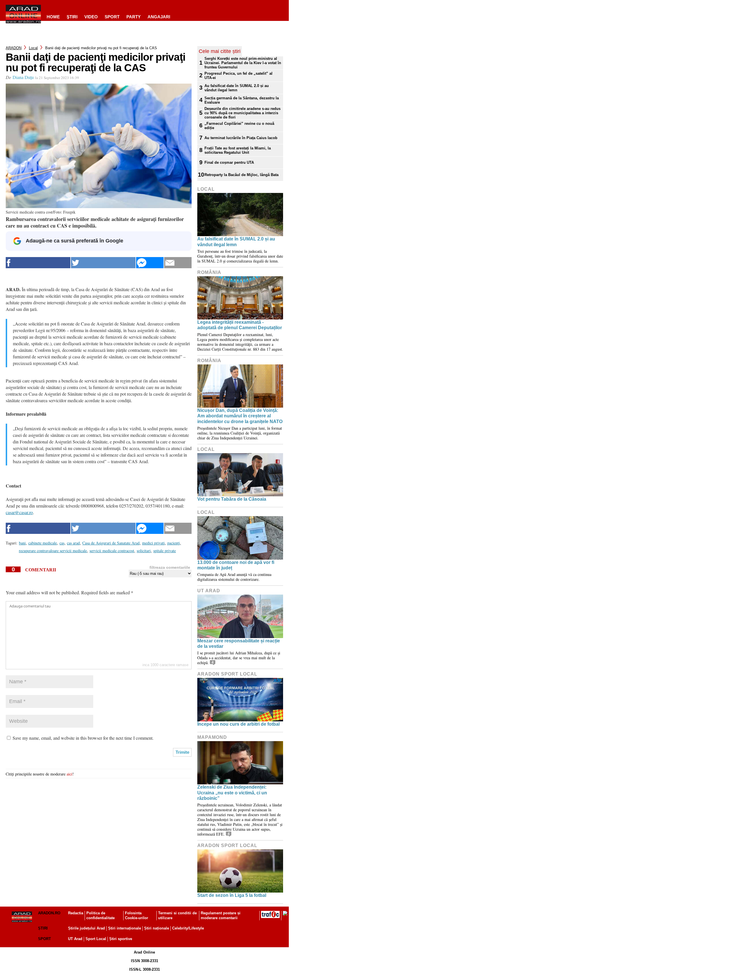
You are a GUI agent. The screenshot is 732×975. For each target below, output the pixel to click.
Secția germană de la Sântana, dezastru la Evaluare (241, 100)
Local (33, 48)
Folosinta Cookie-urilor (136, 915)
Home (53, 16)
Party (133, 16)
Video (91, 16)
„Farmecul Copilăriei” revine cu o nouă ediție (239, 125)
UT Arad (208, 590)
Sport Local (95, 939)
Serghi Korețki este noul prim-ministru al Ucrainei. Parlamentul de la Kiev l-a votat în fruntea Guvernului (242, 62)
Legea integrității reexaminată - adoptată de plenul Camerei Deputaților (239, 325)
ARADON (13, 48)
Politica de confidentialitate (100, 915)
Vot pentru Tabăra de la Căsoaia (231, 499)
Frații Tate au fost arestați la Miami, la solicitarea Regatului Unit (237, 150)
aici (69, 774)
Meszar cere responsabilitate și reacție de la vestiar (238, 643)
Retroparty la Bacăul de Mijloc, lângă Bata (241, 175)
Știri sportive (120, 939)
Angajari (159, 16)
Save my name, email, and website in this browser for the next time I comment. (83, 738)
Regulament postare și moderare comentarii (220, 915)
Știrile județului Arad (86, 928)
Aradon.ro (49, 913)
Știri (43, 928)
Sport (112, 16)
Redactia (75, 913)
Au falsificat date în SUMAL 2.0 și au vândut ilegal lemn (236, 88)
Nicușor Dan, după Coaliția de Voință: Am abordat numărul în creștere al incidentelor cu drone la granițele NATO (240, 416)
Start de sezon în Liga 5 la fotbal (231, 895)
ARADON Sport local (227, 674)
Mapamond (212, 737)
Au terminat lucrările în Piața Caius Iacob (240, 138)
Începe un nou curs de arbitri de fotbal (238, 724)
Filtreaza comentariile (170, 567)
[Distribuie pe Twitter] (103, 262)
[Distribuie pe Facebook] (38, 262)
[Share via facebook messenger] (150, 262)
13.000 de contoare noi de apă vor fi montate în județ (235, 565)
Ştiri (72, 16)
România (209, 272)
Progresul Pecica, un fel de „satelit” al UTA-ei (238, 75)
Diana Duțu (23, 77)
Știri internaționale (124, 928)
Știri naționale (156, 928)
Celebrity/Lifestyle (188, 928)
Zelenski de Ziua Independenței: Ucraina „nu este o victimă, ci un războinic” (232, 792)
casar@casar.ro (19, 512)
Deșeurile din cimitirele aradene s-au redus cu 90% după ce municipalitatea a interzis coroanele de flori (242, 112)
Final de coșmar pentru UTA (229, 162)
